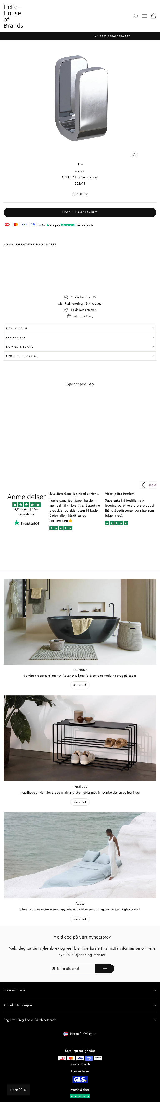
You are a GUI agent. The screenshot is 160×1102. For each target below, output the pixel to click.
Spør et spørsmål (23, 356)
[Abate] (80, 855)
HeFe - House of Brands (13, 16)
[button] (152, 485)
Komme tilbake (20, 346)
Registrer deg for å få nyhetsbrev (30, 1019)
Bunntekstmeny (14, 990)
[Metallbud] (80, 738)
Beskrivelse (17, 328)
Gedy (80, 171)
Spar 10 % (18, 1089)
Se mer (80, 685)
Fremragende (84, 225)
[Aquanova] (80, 622)
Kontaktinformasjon (18, 1005)
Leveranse (16, 337)
